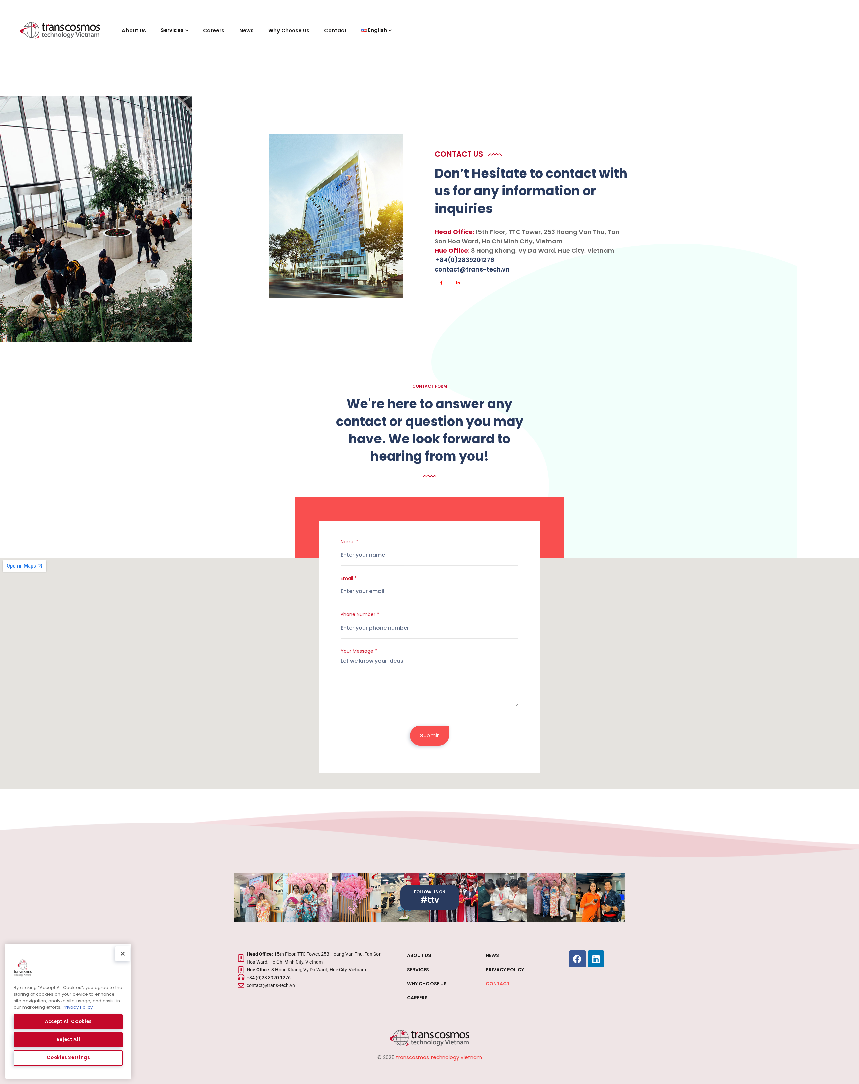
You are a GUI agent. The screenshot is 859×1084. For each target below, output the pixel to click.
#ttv (429, 899)
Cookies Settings (68, 1057)
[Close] (122, 953)
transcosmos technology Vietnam (439, 1057)
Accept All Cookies (68, 1021)
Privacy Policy (78, 1007)
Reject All (68, 1039)
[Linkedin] (596, 958)
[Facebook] (577, 958)
